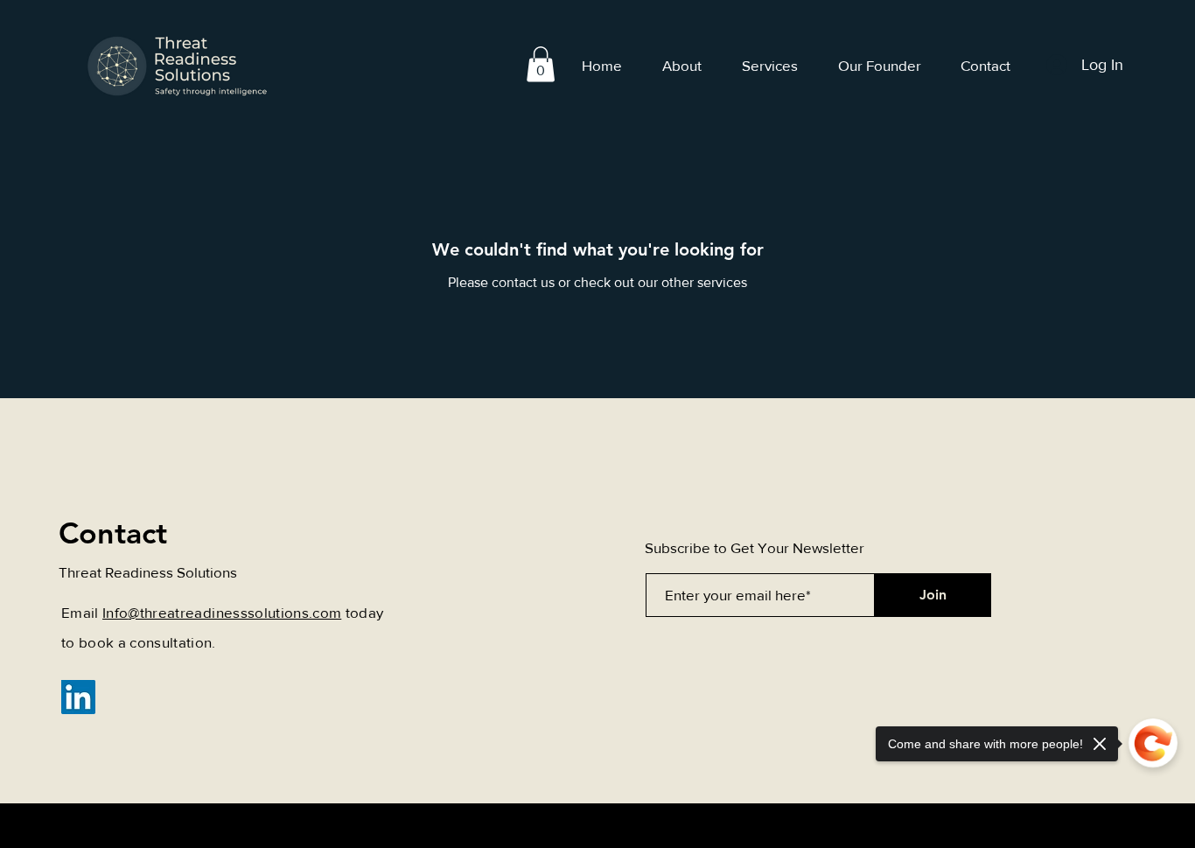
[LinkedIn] (78, 697)
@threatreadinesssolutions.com (234, 612)
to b (74, 642)
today (362, 612)
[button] (541, 64)
